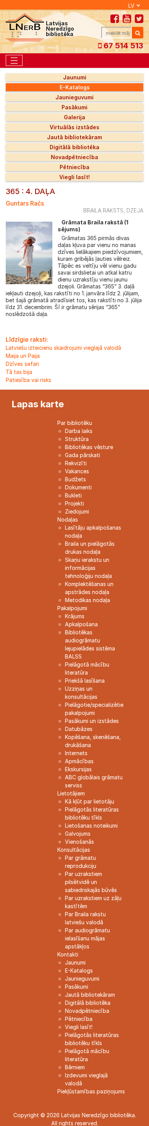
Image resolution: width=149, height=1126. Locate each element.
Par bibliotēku (74, 423)
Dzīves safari (22, 364)
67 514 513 (122, 45)
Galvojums (78, 833)
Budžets (75, 479)
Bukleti (73, 495)
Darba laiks (78, 431)
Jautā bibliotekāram (74, 137)
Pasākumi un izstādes (92, 721)
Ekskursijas (78, 769)
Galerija (74, 117)
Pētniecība (74, 167)
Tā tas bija (19, 372)
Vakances (77, 471)
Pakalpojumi (72, 608)
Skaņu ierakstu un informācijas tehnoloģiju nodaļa (88, 567)
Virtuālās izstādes (74, 127)
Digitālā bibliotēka (74, 147)
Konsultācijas (73, 849)
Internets (76, 753)
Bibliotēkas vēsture (89, 447)
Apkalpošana (81, 624)
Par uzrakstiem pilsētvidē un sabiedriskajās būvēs (91, 882)
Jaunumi (74, 77)
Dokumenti (78, 487)
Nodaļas (67, 519)
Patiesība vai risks (28, 380)
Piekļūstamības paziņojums (91, 1091)
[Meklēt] (137, 32)
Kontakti (67, 954)
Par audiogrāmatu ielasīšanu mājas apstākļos (87, 938)
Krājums (74, 616)
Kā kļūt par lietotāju (89, 801)
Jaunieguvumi (74, 97)
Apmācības (79, 761)
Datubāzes (78, 729)
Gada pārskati (82, 455)
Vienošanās (79, 841)
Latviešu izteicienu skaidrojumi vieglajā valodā (63, 347)
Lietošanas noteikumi (91, 825)
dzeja (134, 210)
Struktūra (77, 439)
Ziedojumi (77, 511)
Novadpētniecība (74, 157)
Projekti (74, 503)
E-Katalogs (75, 87)
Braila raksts (103, 210)
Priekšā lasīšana (85, 680)
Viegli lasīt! (74, 177)
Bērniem (75, 1067)
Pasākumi (74, 107)
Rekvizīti (76, 463)
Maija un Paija (23, 355)
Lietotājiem (71, 793)
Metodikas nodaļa (87, 600)
